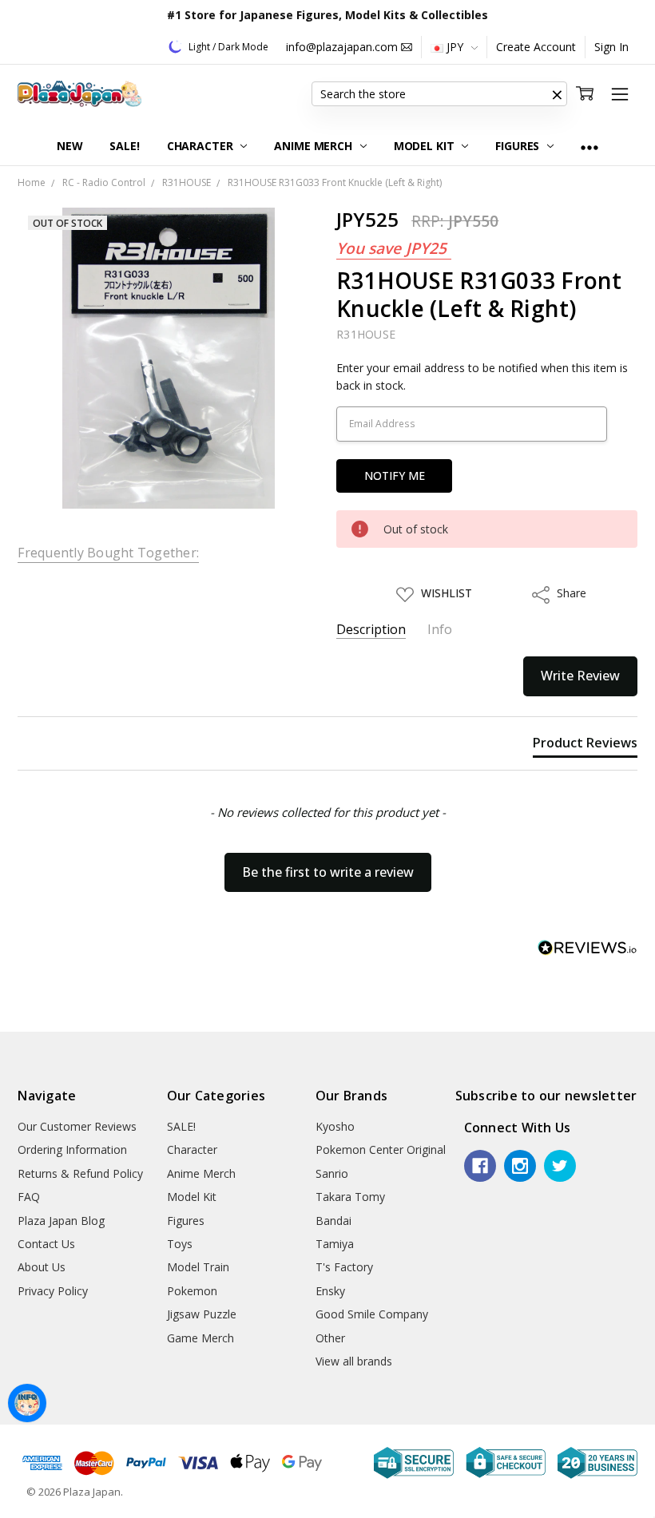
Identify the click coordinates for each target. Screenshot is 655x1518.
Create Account (536, 46)
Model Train (198, 1266)
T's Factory (344, 1266)
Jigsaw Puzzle (201, 1314)
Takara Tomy (350, 1196)
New (70, 145)
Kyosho (335, 1126)
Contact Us (46, 1243)
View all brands (354, 1361)
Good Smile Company (372, 1314)
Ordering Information (72, 1149)
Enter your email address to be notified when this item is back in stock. (482, 376)
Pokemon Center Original (381, 1149)
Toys (180, 1243)
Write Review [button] (580, 675)
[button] (557, 94)
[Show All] (589, 146)
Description (371, 629)
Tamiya (335, 1243)
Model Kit (426, 145)
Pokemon (192, 1290)
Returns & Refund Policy (80, 1173)
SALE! (124, 145)
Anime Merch (314, 145)
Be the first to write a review (328, 872)
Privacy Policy (53, 1290)
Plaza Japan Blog (61, 1220)
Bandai (333, 1220)
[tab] (585, 746)
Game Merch (200, 1338)
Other (330, 1338)
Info (439, 629)
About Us (42, 1266)
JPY (454, 46)
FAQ (29, 1196)
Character (201, 145)
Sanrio (332, 1173)
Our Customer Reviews (77, 1126)
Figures (518, 145)
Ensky (330, 1290)
